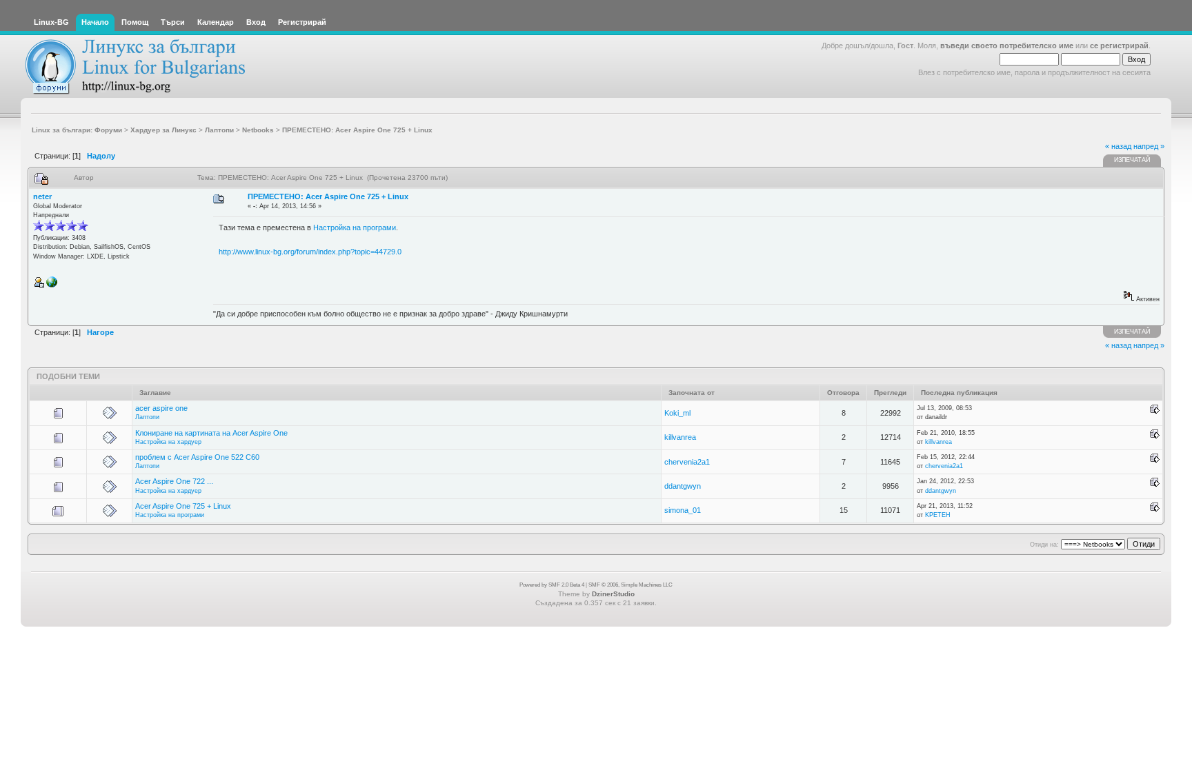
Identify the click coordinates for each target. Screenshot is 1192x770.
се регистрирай (1119, 45)
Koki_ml (677, 413)
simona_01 (682, 510)
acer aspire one (161, 408)
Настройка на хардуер (168, 441)
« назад (1118, 146)
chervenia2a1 (687, 462)
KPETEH (938, 514)
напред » (1148, 146)
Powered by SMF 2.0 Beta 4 (551, 585)
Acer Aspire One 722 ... (174, 481)
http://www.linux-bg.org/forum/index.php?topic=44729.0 (310, 251)
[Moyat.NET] (51, 285)
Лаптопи (147, 417)
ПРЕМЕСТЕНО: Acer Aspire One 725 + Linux (328, 196)
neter (42, 196)
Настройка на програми (354, 227)
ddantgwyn (682, 486)
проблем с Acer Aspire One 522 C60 (197, 457)
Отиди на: (1044, 544)
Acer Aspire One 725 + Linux (183, 506)
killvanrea (680, 437)
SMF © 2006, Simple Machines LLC (630, 585)
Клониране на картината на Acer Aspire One (211, 433)
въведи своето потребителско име (1006, 45)
